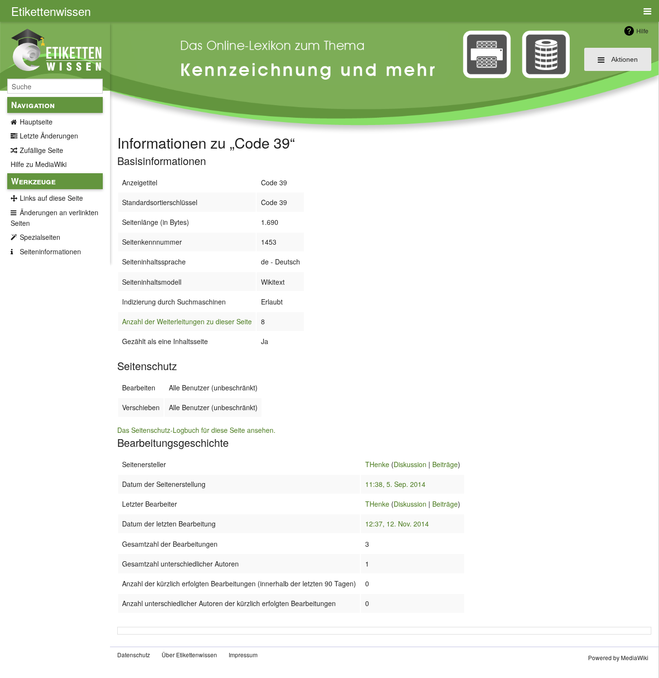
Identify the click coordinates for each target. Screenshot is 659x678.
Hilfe (642, 31)
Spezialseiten (40, 237)
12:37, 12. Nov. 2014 (397, 523)
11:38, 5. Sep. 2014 (395, 484)
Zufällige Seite (41, 150)
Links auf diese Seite (51, 198)
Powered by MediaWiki (618, 657)
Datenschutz (133, 654)
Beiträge (445, 464)
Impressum (243, 654)
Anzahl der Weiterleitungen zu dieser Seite (187, 321)
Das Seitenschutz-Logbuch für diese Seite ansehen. (196, 430)
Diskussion (410, 464)
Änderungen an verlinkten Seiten (54, 218)
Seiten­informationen (50, 251)
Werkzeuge (33, 181)
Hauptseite (36, 121)
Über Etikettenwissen (189, 654)
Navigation (33, 105)
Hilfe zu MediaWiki (39, 164)
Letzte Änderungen (49, 135)
